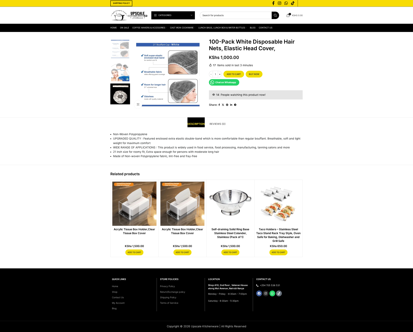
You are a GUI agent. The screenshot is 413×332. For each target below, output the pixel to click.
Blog (114, 308)
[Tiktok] (279, 293)
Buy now (254, 74)
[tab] (196, 122)
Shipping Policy (168, 297)
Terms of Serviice (169, 302)
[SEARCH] (275, 15)
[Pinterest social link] (227, 105)
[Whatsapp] (272, 293)
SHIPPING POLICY (121, 3)
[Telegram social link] (235, 105)
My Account (118, 302)
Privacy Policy (167, 286)
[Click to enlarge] (138, 104)
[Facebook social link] (219, 105)
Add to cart (234, 74)
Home (115, 286)
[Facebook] (259, 293)
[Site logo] (129, 15)
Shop (114, 291)
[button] (134, 252)
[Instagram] (266, 293)
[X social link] (223, 105)
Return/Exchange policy (172, 291)
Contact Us (118, 297)
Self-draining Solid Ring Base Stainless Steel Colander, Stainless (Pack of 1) (230, 233)
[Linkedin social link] (231, 105)
